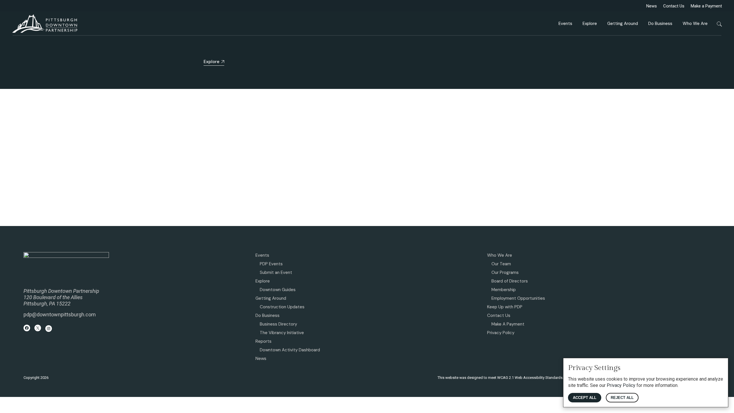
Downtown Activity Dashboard (290, 350)
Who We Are (499, 255)
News (651, 6)
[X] (37, 328)
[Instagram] (48, 328)
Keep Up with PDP (504, 307)
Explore (262, 281)
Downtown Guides (278, 290)
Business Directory (278, 324)
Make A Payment (507, 324)
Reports (263, 341)
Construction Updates (282, 307)
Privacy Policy (500, 333)
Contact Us (673, 6)
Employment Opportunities (518, 298)
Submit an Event (276, 272)
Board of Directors (509, 281)
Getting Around (270, 298)
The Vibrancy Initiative (282, 333)
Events (262, 255)
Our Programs (505, 272)
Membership (503, 290)
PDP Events (271, 264)
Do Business (267, 315)
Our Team (501, 264)
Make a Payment (706, 6)
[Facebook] (27, 328)
